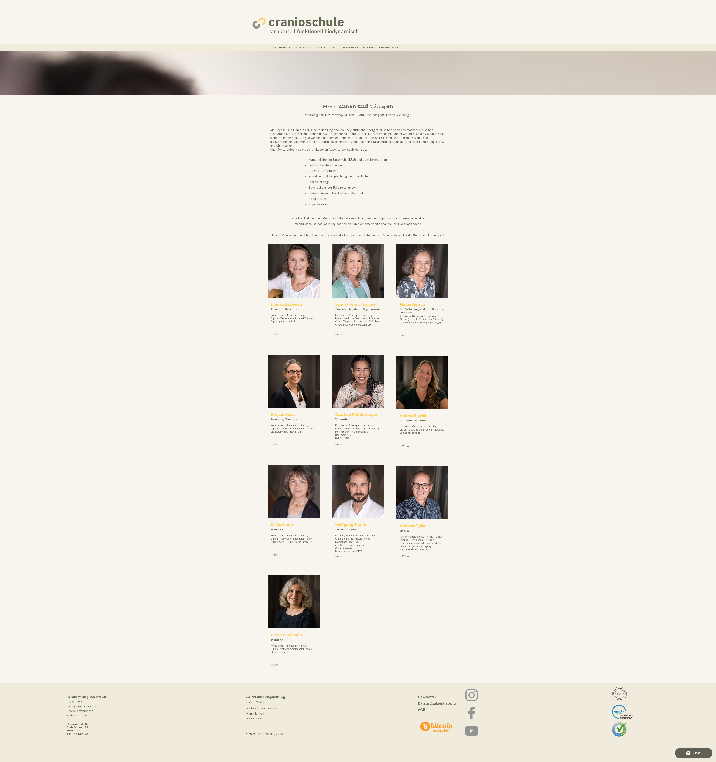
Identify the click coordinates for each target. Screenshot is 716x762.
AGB (421, 710)
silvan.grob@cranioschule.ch (82, 706)
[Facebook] (471, 713)
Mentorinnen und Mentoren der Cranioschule (306, 142)
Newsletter (427, 697)
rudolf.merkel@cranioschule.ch (262, 708)
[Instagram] (471, 695)
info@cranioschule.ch (78, 715)
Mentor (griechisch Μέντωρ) (324, 115)
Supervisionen (318, 204)
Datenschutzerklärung (437, 703)
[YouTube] (471, 730)
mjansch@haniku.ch (256, 718)
